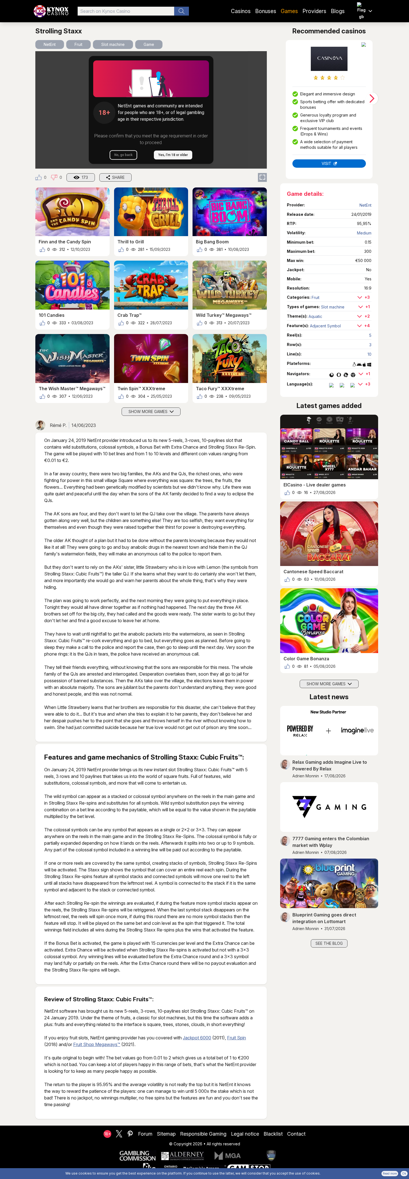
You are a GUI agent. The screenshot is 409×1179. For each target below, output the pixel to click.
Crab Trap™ (129, 315)
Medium (364, 233)
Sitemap (166, 1134)
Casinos (241, 11)
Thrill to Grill (130, 241)
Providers (314, 11)
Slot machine (113, 44)
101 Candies (52, 315)
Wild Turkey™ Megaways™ (224, 315)
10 (369, 354)
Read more (390, 1173)
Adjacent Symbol (325, 325)
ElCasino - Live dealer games (315, 485)
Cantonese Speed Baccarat (313, 571)
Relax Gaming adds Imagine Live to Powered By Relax (329, 765)
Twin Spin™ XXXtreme (141, 388)
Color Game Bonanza (306, 658)
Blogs (338, 11)
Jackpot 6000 (197, 1037)
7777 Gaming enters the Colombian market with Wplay (330, 842)
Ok (404, 1173)
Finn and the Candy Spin (65, 241)
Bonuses (265, 11)
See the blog (329, 943)
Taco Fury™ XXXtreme (220, 388)
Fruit (78, 44)
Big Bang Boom (212, 241)
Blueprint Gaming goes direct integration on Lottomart (324, 918)
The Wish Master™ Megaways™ (72, 388)
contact (296, 1134)
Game (149, 44)
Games (289, 11)
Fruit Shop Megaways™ (96, 1044)
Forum (145, 1134)
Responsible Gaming (203, 1134)
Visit (326, 163)
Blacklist (273, 1134)
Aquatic (315, 316)
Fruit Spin (236, 1037)
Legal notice (245, 1134)
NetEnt (50, 44)
